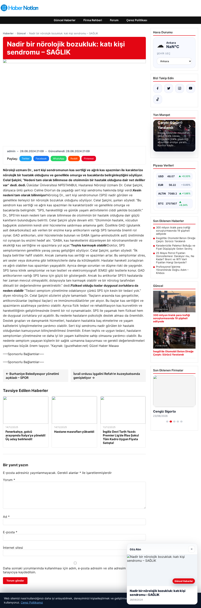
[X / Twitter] (168, 88)
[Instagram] (179, 88)
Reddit (74, 158)
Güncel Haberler (65, 20)
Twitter (25, 158)
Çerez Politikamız (32, 602)
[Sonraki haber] (189, 126)
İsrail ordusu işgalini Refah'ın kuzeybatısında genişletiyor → (106, 376)
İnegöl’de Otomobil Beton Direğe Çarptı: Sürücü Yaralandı (176, 239)
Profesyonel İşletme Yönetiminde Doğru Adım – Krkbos (172, 269)
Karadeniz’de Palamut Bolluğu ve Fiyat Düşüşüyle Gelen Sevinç (175, 247)
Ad (6, 517)
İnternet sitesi (13, 548)
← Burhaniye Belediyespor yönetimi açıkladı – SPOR (32, 376)
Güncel (21, 33)
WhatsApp (58, 158)
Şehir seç (164, 53)
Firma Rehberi (92, 20)
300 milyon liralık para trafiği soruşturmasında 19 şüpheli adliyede (173, 230)
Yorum (9, 480)
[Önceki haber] (180, 126)
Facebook (41, 158)
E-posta (10, 532)
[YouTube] (190, 88)
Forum (114, 20)
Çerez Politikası (136, 20)
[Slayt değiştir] (167, 422)
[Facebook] (157, 88)
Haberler (8, 33)
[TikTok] (157, 99)
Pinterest (89, 158)
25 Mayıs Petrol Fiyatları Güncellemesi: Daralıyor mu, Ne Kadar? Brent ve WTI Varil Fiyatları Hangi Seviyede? (175, 257)
